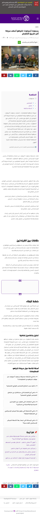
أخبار (37, 27)
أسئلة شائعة (28, 108)
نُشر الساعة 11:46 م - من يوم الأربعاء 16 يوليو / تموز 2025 (24, 38)
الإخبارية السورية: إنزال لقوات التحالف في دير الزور (20, 458)
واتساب (16, 467)
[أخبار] (3, 27)
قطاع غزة (17, 483)
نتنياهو (13, 483)
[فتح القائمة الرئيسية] (38, 18)
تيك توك (29, 467)
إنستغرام (22, 467)
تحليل (30, 106)
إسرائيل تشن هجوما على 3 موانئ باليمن (23, 448)
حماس (21, 483)
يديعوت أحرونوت (6, 483)
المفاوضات (25, 483)
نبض (8, 465)
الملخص (29, 103)
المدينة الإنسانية (32, 483)
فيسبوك (36, 467)
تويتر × (11, 467)
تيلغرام (36, 470)
